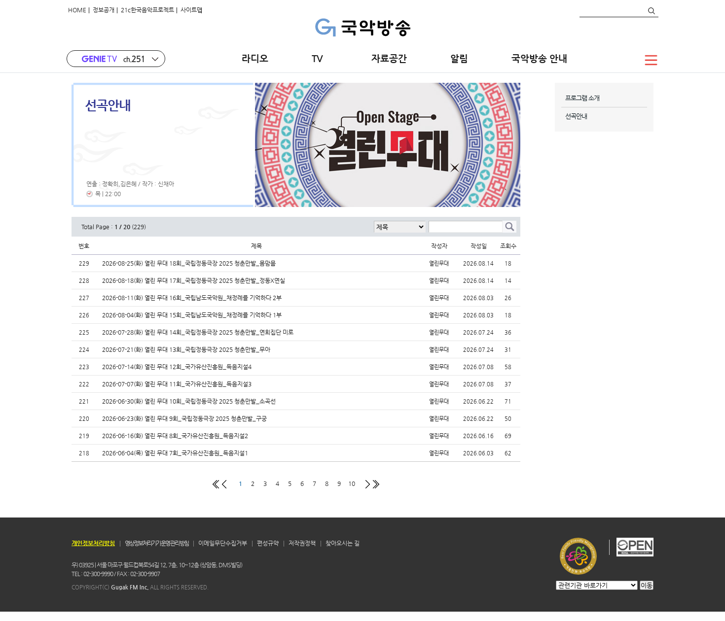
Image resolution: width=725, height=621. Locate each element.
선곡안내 (576, 116)
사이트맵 (191, 9)
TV (320, 58)
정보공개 (103, 9)
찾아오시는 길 (343, 543)
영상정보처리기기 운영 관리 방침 (156, 543)
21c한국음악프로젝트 (147, 9)
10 (351, 483)
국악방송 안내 (539, 58)
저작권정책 (302, 543)
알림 (459, 58)
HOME (77, 9)
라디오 (255, 58)
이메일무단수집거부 (222, 543)
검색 (651, 10)
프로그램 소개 (582, 98)
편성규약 (268, 543)
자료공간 (389, 58)
